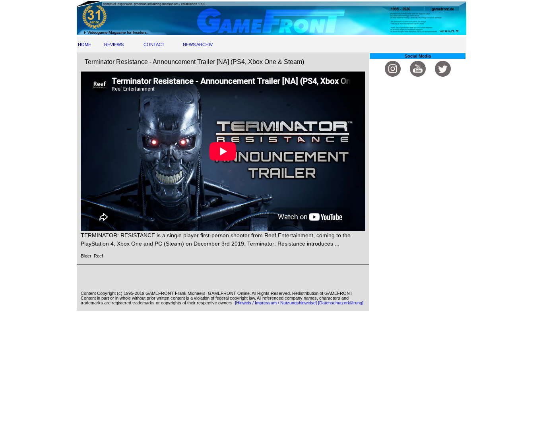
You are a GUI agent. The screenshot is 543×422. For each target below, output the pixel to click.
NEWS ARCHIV (198, 44)
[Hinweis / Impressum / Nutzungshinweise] (276, 302)
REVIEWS (114, 44)
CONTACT (154, 44)
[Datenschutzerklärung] (340, 302)
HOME (84, 44)
